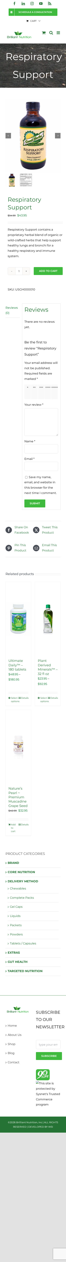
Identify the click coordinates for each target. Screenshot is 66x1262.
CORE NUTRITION (21, 872)
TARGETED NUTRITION (25, 971)
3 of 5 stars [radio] (41, 392)
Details (24, 698)
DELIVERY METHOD (23, 881)
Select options (14, 700)
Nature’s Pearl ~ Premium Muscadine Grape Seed (17, 797)
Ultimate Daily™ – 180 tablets (17, 665)
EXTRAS (14, 952)
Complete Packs (22, 897)
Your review (33, 404)
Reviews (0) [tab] (12, 310)
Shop (11, 1044)
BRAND (13, 863)
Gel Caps (16, 906)
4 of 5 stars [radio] (48, 392)
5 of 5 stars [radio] (55, 392)
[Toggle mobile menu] (58, 33)
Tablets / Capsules (23, 943)
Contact (13, 1062)
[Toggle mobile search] (51, 33)
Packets (16, 925)
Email (29, 459)
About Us (14, 1035)
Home (12, 1025)
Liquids (15, 916)
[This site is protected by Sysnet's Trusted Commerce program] (48, 1093)
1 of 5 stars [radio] (28, 392)
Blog (11, 1053)
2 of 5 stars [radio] (35, 392)
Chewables (18, 888)
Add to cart (48, 271)
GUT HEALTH (17, 962)
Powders (16, 934)
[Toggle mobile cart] (44, 33)
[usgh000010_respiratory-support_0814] (33, 136)
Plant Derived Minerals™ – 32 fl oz (48, 667)
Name (29, 441)
